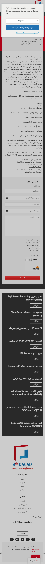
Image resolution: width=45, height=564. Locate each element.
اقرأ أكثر (36, 305)
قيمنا (22, 479)
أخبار (22, 486)
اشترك (22, 533)
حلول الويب (38, 517)
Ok (36, 557)
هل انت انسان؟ (35, 255)
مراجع (22, 490)
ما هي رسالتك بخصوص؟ (32, 240)
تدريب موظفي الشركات (22, 508)
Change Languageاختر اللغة (22, 27)
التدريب (22, 501)
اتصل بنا (22, 483)
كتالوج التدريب (22, 505)
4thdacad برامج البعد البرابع (27, 41)
